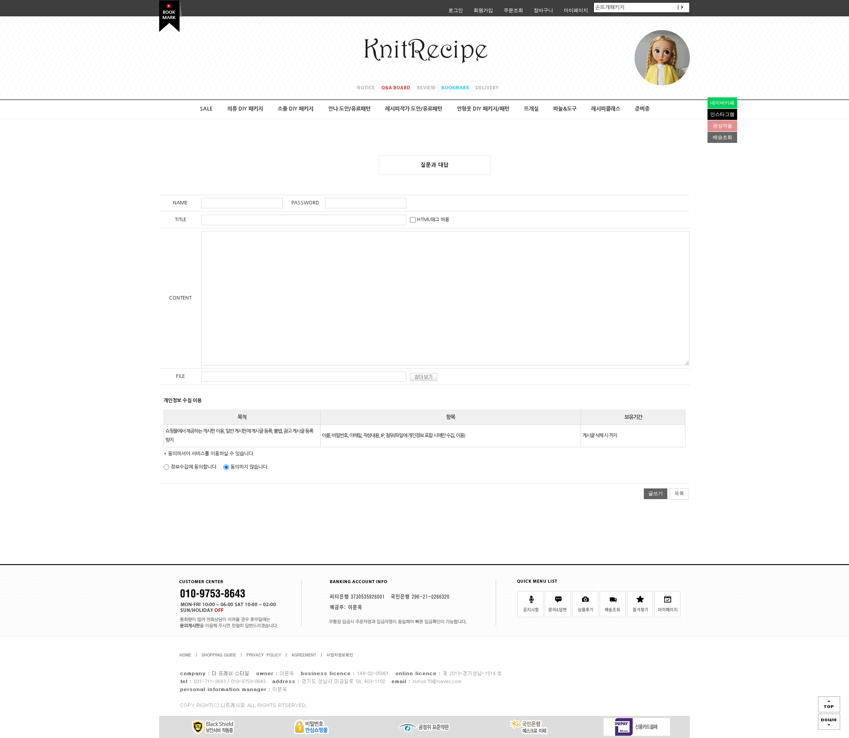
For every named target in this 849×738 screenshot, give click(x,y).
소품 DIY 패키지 (296, 108)
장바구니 (543, 10)
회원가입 (483, 10)
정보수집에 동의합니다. (193, 467)
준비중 (642, 108)
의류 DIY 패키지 (245, 108)
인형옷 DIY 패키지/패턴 (483, 108)
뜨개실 (531, 108)
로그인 (455, 10)
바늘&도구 (565, 108)
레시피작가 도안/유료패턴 (413, 108)
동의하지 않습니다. (248, 467)
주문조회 (513, 10)
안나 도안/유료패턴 (349, 108)
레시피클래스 (605, 108)
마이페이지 (576, 10)
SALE (206, 108)
